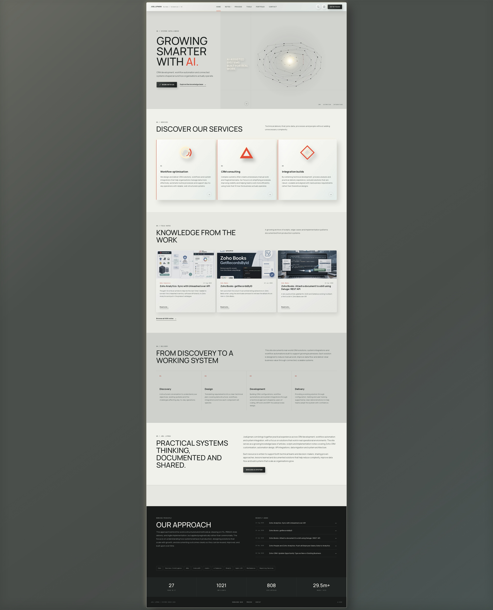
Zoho (159, 568)
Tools (249, 7)
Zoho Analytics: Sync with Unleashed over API (185, 286)
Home (218, 7)
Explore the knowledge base (193, 84)
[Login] (324, 6)
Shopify (228, 568)
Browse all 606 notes (166, 318)
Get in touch (335, 7)
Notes (227, 7)
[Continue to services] (246, 104)
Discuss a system (254, 470)
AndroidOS (196, 568)
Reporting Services (266, 568)
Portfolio (260, 7)
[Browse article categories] (231, 7)
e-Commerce (217, 568)
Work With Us (168, 85)
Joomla (207, 568)
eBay (187, 568)
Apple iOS (238, 568)
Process (238, 7)
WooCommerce (251, 568)
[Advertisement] (246, 495)
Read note (164, 307)
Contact (273, 7)
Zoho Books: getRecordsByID (236, 286)
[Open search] (318, 6)
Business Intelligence (173, 568)
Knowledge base (237, 602)
